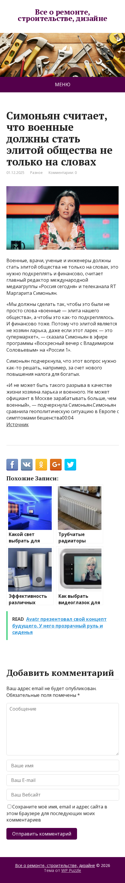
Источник (17, 424)
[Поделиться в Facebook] (12, 464)
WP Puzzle (71, 870)
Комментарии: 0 (63, 172)
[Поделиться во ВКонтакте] (27, 464)
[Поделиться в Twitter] (70, 464)
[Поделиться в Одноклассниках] (41, 464)
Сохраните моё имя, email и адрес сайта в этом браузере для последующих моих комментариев (56, 813)
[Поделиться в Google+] (56, 464)
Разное (36, 172)
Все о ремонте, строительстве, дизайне (62, 15)
